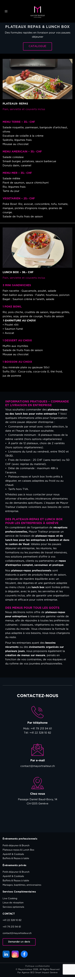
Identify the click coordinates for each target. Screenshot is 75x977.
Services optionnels (13, 907)
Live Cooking (10, 899)
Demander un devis (19, 942)
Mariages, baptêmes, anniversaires (22, 885)
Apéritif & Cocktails (13, 854)
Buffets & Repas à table (16, 858)
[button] (6, 11)
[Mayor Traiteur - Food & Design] (37, 12)
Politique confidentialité (37, 966)
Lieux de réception (13, 903)
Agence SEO (28, 973)
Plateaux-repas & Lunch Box (18, 850)
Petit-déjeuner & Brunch (16, 846)
